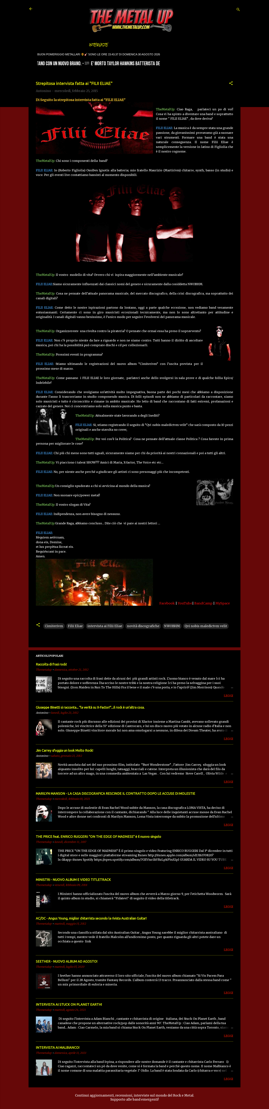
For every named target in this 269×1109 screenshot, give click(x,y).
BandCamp (203, 603)
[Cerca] (238, 10)
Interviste (98, 45)
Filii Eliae (75, 626)
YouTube (185, 603)
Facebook (167, 603)
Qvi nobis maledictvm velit (206, 626)
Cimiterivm (54, 626)
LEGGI (228, 696)
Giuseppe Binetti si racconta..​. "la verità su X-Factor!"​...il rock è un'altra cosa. (90, 707)
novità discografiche (143, 626)
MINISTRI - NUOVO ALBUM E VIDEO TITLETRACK (73, 879)
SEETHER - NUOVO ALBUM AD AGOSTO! (66, 961)
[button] (231, 84)
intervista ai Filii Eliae (104, 626)
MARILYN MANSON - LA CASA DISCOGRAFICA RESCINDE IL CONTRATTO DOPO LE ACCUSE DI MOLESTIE (115, 793)
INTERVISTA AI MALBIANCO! (57, 1047)
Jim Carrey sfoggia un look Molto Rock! (64, 750)
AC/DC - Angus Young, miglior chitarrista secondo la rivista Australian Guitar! (91, 918)
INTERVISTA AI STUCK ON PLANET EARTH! (69, 1004)
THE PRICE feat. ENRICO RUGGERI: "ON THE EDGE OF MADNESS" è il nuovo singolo (98, 836)
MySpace (222, 603)
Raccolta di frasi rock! (51, 664)
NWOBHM (172, 626)
